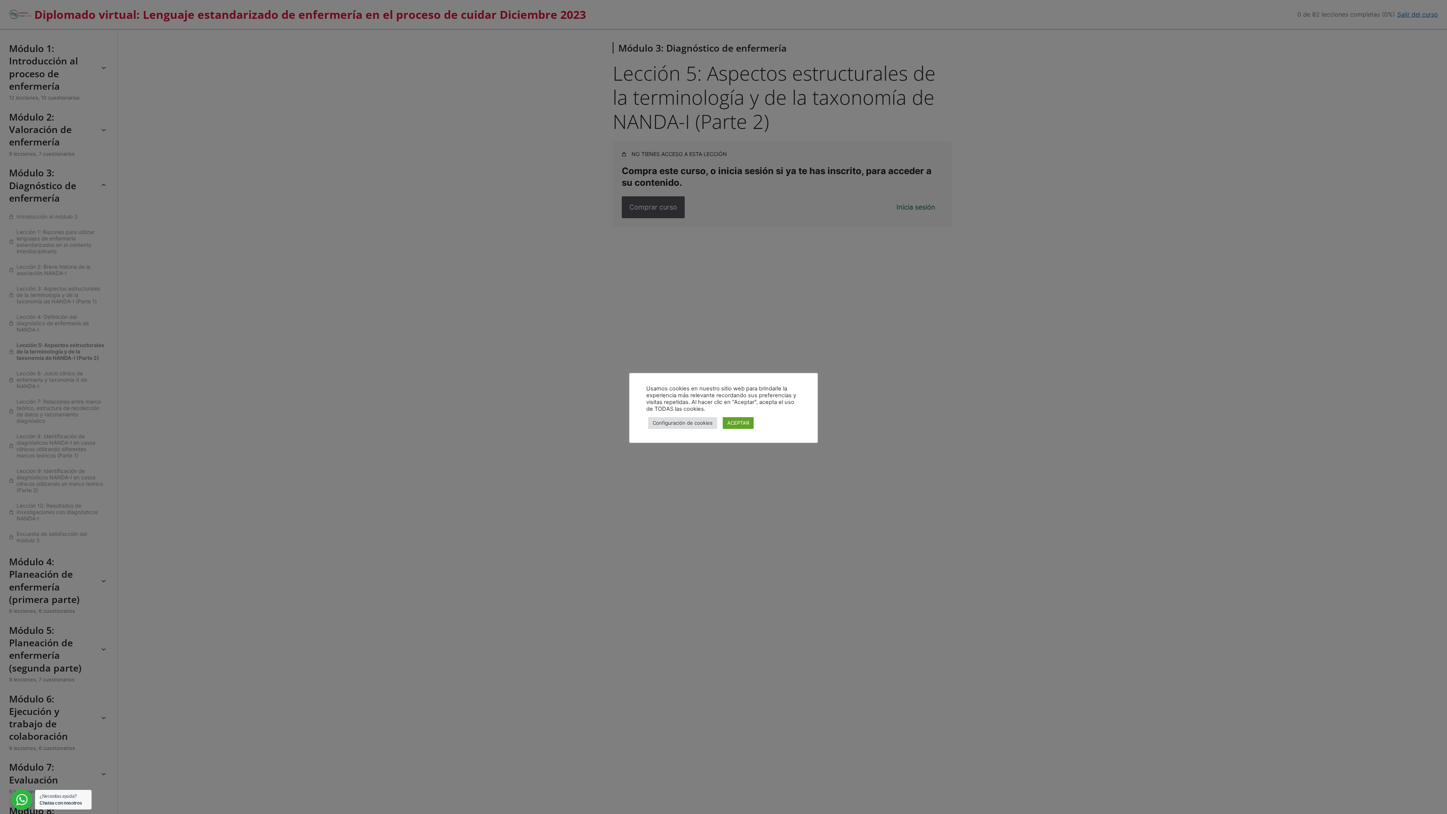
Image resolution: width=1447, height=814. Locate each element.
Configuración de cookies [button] (683, 423)
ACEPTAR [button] (738, 423)
